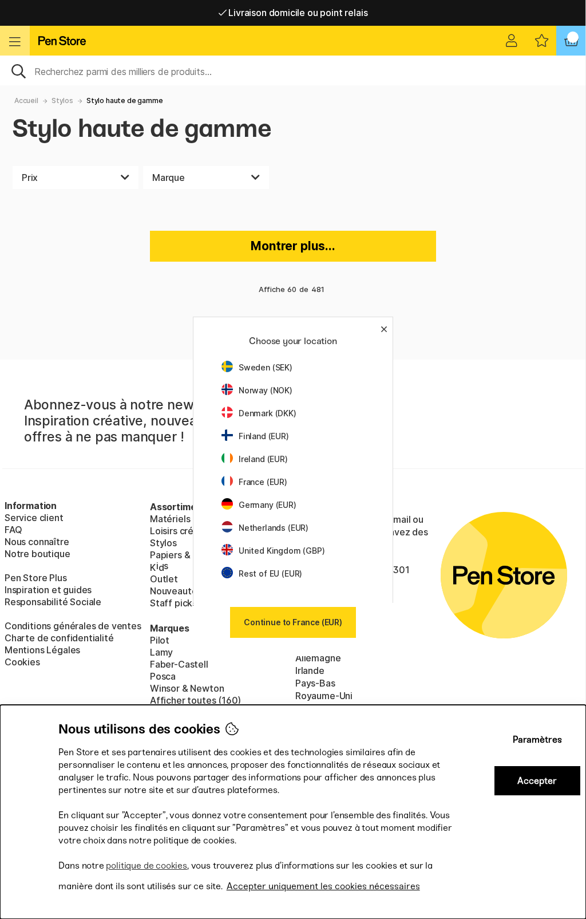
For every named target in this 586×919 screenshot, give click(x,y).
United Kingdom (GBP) (281, 550)
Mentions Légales (42, 650)
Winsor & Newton (187, 688)
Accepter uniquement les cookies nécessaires (323, 886)
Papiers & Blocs (183, 555)
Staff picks (173, 603)
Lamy (161, 652)
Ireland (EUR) (263, 459)
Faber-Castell (179, 664)
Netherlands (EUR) (273, 528)
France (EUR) (263, 482)
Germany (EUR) (267, 505)
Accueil (26, 100)
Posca (163, 676)
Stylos (62, 100)
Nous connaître (37, 541)
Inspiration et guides (48, 589)
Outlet (164, 579)
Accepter (537, 780)
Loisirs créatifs (181, 531)
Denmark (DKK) (267, 413)
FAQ (13, 529)
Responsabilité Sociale (53, 602)
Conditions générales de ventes (73, 626)
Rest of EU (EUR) (270, 573)
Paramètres (537, 739)
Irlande (309, 670)
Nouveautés (175, 591)
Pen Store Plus (36, 577)
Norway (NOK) (265, 390)
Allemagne (317, 658)
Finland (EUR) (264, 436)
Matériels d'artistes (191, 518)
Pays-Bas (315, 683)
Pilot (159, 640)
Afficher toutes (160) (195, 700)
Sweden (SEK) (265, 367)
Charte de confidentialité (59, 638)
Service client (34, 517)
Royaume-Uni (324, 695)
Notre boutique (37, 553)
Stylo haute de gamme (124, 100)
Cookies (22, 662)
